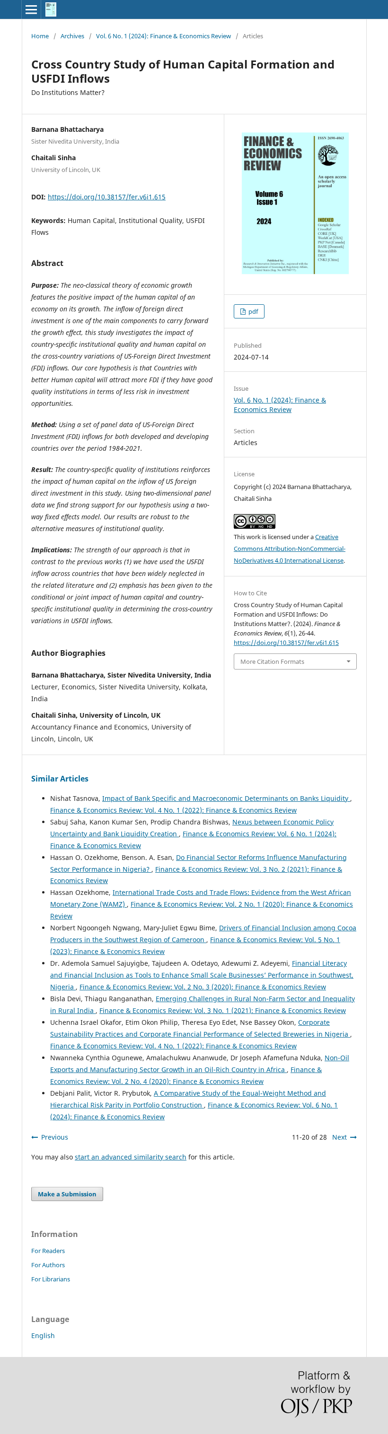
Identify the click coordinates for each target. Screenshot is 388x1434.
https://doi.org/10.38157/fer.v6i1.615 (107, 196)
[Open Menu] (31, 9)
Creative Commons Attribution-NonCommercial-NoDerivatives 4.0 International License (289, 548)
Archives (72, 36)
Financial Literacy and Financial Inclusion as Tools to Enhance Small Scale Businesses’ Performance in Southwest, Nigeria (201, 975)
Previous (54, 1137)
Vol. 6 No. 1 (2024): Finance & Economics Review (163, 36)
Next (339, 1137)
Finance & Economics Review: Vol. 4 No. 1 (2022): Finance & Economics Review (173, 810)
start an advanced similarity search (130, 1156)
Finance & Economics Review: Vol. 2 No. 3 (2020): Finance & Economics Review (202, 986)
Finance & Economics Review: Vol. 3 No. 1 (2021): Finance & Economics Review (222, 1010)
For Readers (48, 1250)
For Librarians (50, 1279)
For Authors (48, 1265)
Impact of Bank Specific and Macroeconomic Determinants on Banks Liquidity (226, 798)
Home (40, 36)
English (43, 1335)
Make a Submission (67, 1194)
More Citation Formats (272, 661)
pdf (252, 311)
